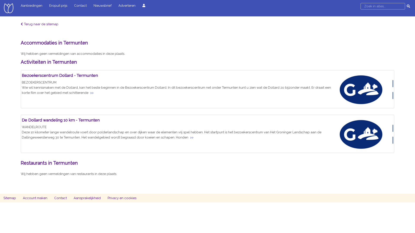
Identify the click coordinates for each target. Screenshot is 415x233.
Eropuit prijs (58, 6)
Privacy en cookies (122, 198)
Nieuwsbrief (103, 6)
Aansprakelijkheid (87, 198)
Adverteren (127, 6)
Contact (80, 6)
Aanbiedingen (31, 6)
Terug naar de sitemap (41, 24)
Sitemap (9, 198)
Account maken (35, 198)
